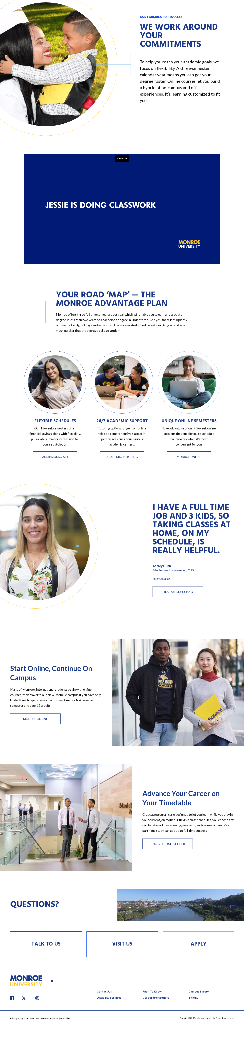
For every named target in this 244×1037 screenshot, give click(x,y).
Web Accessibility (49, 1018)
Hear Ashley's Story (178, 591)
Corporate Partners (156, 997)
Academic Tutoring (122, 456)
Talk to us (46, 944)
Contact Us (104, 991)
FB (12, 998)
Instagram (37, 998)
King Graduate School (167, 843)
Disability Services (109, 997)
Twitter (24, 998)
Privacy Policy (17, 1018)
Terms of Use (32, 1018)
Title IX (193, 997)
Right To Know (152, 991)
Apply (198, 944)
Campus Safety (198, 991)
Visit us (122, 944)
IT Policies (65, 1018)
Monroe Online (189, 456)
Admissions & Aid (55, 456)
